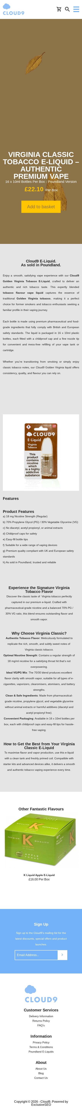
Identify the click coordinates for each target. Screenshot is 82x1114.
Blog (41, 1073)
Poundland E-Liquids (41, 1051)
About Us (41, 1068)
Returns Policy (41, 1020)
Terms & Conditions (41, 1047)
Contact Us (41, 1077)
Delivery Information (41, 1016)
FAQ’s (41, 1025)
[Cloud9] (41, 993)
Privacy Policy (41, 1042)
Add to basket (41, 206)
